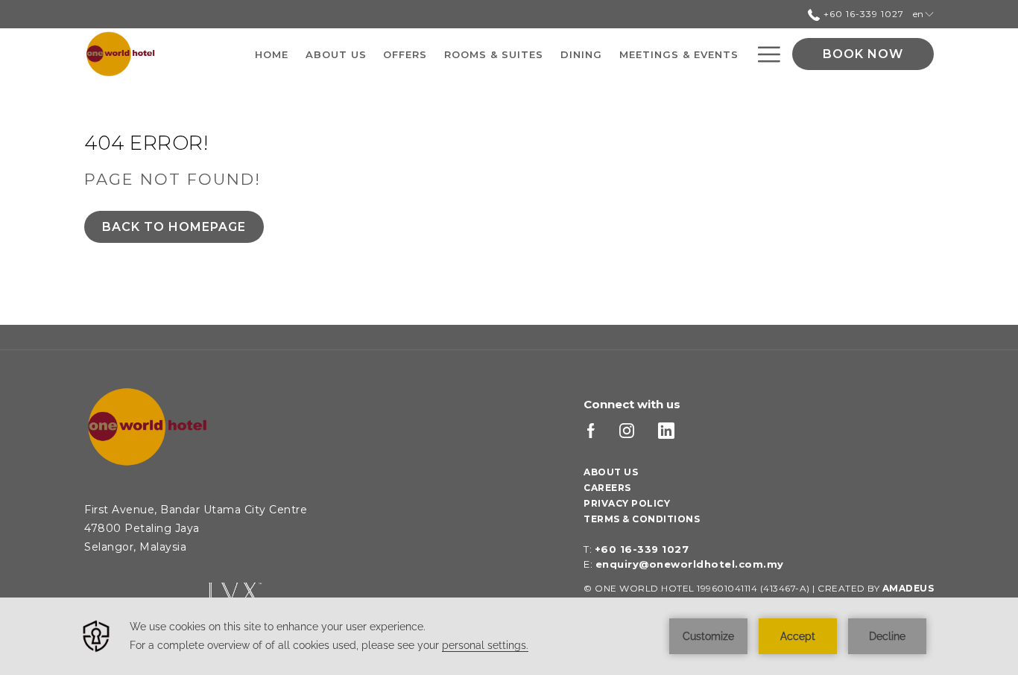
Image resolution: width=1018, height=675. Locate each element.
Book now (863, 54)
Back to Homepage (174, 227)
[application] (509, 636)
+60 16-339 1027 (862, 13)
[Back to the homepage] (121, 54)
